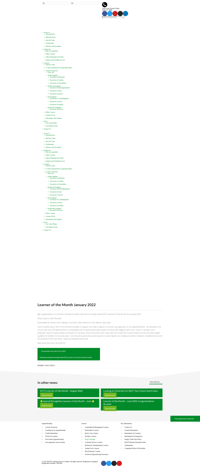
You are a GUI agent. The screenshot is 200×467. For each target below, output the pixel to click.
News (46, 121)
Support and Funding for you (55, 60)
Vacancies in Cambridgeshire (59, 98)
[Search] (123, 17)
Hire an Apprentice (52, 51)
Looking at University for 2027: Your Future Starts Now (130, 391)
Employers (47, 49)
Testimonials (50, 43)
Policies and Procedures (53, 46)
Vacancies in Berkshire (57, 77)
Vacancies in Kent (56, 91)
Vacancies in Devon (56, 109)
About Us (47, 32)
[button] (100, 132)
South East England (54, 86)
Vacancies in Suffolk (56, 104)
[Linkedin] (125, 13)
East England (52, 97)
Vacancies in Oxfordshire (58, 83)
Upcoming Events (52, 126)
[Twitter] (109, 13)
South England (53, 75)
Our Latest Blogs (51, 123)
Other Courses (50, 54)
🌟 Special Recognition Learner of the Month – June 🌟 (67, 401)
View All (51, 72)
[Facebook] (104, 13)
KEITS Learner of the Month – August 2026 (61, 391)
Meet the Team (50, 37)
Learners (46, 63)
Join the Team (50, 40)
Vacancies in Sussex (56, 94)
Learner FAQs (50, 115)
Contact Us (47, 129)
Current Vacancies (52, 71)
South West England (54, 107)
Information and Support (54, 118)
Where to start (50, 65)
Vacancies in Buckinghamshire (60, 88)
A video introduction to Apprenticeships (59, 68)
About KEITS (50, 34)
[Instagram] (120, 13)
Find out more (47, 395)
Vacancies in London (57, 80)
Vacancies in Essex (56, 101)
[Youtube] (115, 13)
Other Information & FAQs (55, 57)
